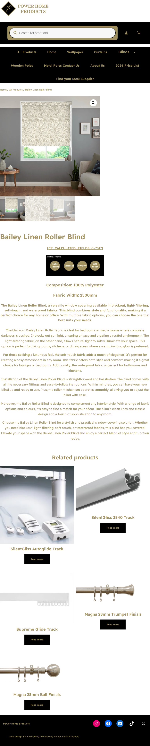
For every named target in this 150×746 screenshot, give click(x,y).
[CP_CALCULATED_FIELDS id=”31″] (75, 248)
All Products (16, 89)
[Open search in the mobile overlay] (62, 33)
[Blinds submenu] (135, 52)
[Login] (126, 33)
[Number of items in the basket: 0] (139, 33)
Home (3, 89)
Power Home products (16, 723)
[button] (93, 102)
